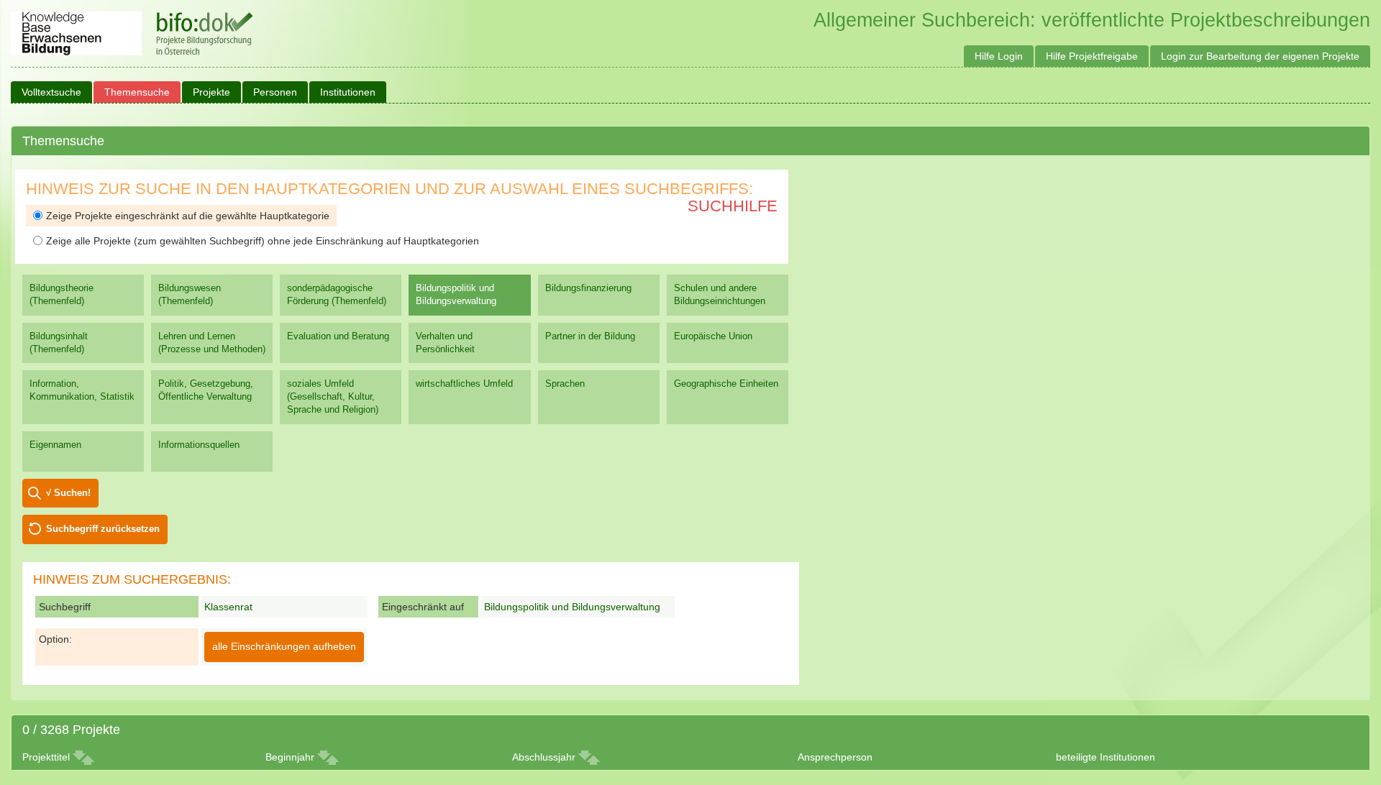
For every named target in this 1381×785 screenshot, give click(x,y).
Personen (275, 92)
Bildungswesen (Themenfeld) (189, 294)
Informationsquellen (199, 444)
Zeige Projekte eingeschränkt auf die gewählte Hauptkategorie (187, 215)
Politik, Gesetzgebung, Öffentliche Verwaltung (205, 390)
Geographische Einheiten (726, 383)
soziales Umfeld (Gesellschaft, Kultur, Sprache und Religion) (332, 396)
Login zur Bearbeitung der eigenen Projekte (1260, 56)
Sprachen (565, 383)
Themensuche (137, 92)
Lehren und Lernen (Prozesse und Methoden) (211, 342)
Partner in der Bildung (590, 336)
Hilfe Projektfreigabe (1092, 56)
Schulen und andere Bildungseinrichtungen (719, 294)
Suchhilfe (733, 206)
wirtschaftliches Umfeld (464, 383)
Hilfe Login (999, 56)
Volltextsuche (51, 92)
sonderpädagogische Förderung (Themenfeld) (336, 294)
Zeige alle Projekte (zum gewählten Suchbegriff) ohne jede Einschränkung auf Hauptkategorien (262, 241)
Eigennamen (55, 444)
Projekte (211, 92)
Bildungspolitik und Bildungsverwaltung (456, 294)
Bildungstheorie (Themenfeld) (61, 294)
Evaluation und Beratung (338, 336)
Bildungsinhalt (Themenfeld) (58, 342)
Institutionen (347, 92)
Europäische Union (713, 336)
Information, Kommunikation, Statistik (82, 390)
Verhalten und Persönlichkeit (445, 342)
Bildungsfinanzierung (588, 288)
